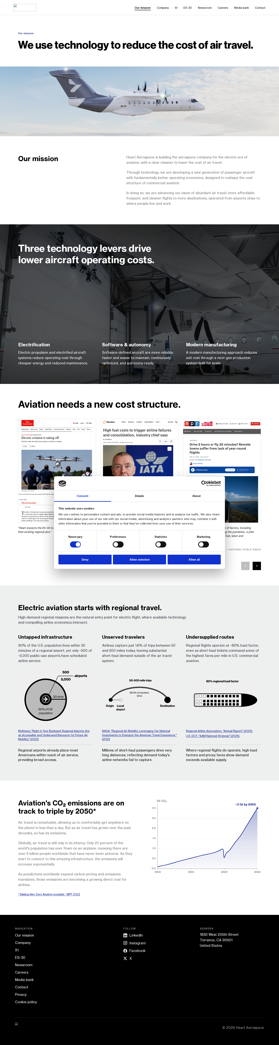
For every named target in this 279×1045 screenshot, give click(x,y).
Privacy (21, 994)
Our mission (143, 7)
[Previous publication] (245, 566)
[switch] (118, 544)
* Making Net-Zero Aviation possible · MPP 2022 (49, 894)
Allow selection (139, 559)
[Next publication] (257, 566)
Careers (223, 7)
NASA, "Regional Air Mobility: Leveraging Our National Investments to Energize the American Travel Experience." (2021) (139, 735)
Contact (260, 7)
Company (163, 7)
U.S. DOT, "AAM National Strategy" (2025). (213, 735)
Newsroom (205, 7)
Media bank (241, 7)
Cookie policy (26, 1002)
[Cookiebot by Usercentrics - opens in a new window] (204, 483)
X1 (176, 7)
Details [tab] (139, 496)
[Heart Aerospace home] (24, 7)
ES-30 (188, 7)
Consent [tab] (82, 496)
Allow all (194, 559)
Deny (85, 559)
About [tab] (196, 496)
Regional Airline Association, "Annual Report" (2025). (219, 731)
